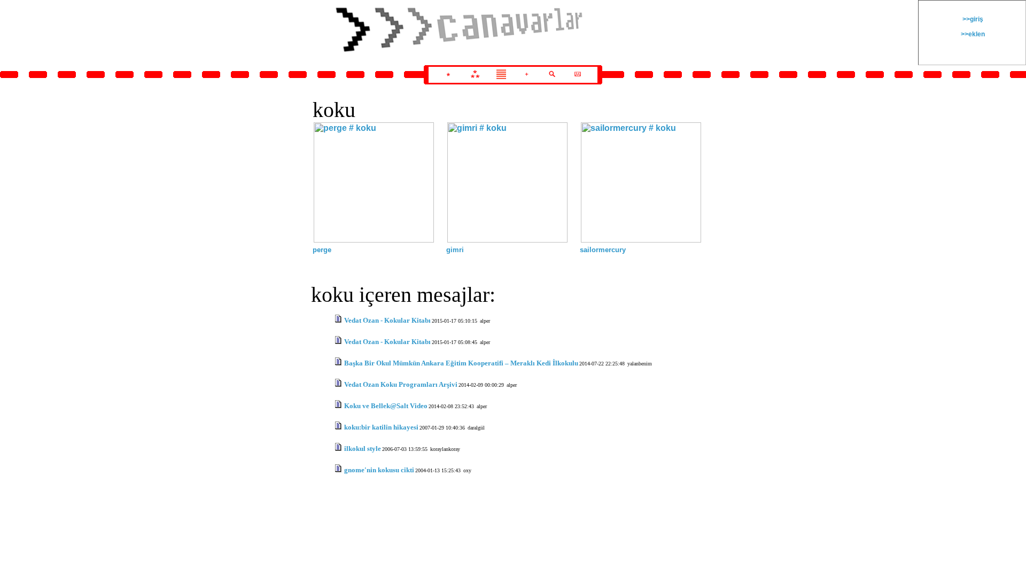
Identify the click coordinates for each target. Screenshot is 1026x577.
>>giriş (972, 19)
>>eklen (972, 34)
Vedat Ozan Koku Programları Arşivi (400, 384)
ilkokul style (362, 449)
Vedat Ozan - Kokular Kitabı (387, 320)
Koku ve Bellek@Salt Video (386, 406)
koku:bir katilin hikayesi (381, 427)
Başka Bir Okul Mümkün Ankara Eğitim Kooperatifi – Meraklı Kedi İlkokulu (461, 363)
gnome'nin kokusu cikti (379, 470)
